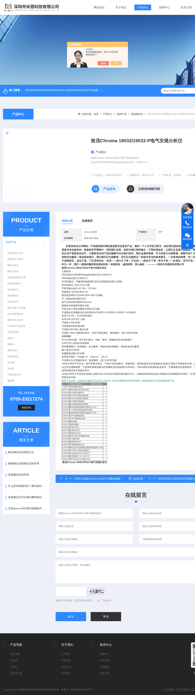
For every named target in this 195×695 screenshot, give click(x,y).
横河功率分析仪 (15, 320)
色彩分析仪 (13, 301)
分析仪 (13, 667)
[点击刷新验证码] (97, 591)
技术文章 (186, 7)
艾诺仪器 (15, 654)
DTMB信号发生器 (16, 326)
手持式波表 (13, 332)
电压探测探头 (14, 283)
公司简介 (66, 654)
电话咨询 (187, 227)
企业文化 (66, 667)
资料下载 (104, 673)
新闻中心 (164, 7)
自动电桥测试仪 (15, 314)
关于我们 (120, 7)
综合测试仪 (13, 289)
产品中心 (142, 7)
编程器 (10, 380)
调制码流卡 (13, 350)
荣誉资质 (66, 660)
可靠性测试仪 (14, 374)
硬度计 (10, 338)
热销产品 (122, 114)
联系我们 (66, 673)
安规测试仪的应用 (18, 474)
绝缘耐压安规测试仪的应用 (23, 463)
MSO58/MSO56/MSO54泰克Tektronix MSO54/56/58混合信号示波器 (61, 90)
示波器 (13, 660)
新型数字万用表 (15, 259)
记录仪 (10, 368)
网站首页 (99, 7)
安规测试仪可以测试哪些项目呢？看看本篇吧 (27, 497)
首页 (96, 114)
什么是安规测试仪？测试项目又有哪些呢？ (27, 486)
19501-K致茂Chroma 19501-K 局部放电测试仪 (99, 478)
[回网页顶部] (187, 246)
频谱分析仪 (13, 265)
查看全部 (26, 407)
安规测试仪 (137, 114)
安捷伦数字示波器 (16, 307)
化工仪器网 (183, 689)
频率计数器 (13, 271)
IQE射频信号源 (15, 253)
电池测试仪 (13, 356)
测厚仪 (10, 344)
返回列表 (138, 478)
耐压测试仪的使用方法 (21, 452)
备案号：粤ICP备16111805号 (77, 689)
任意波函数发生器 (16, 277)
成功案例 (104, 667)
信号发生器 (16, 673)
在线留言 (87, 220)
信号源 (10, 362)
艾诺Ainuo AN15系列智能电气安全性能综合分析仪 (27, 508)
